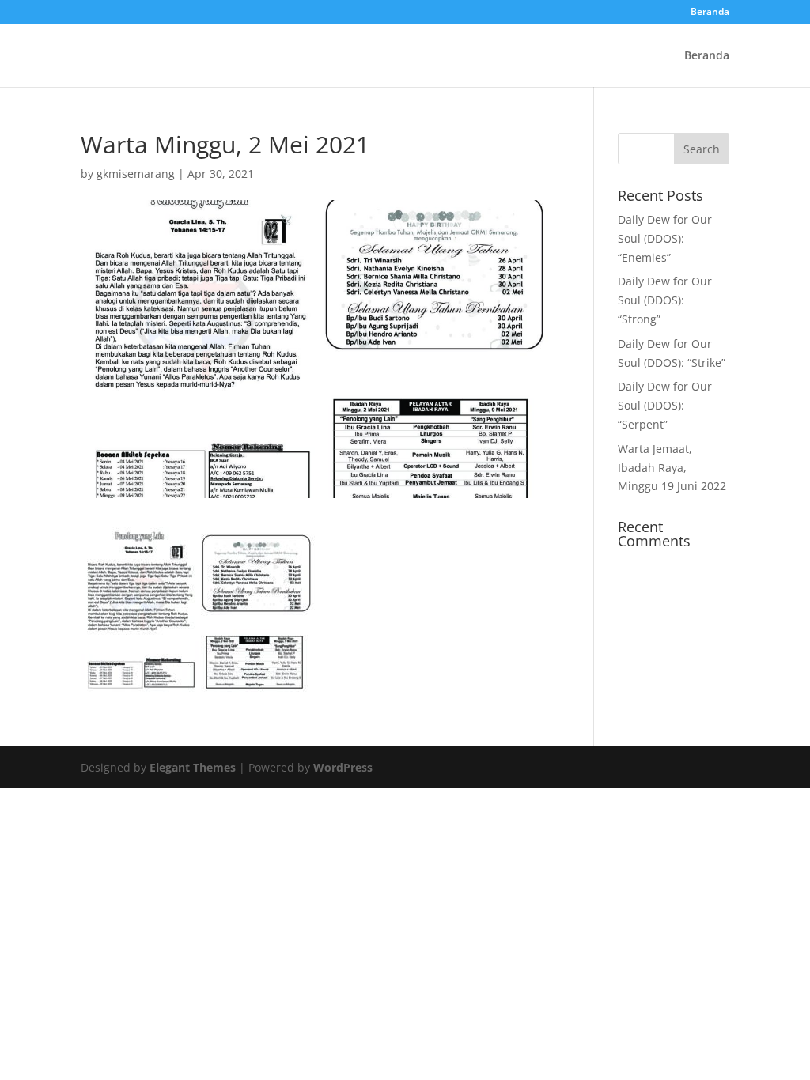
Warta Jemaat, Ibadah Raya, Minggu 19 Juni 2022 (672, 467)
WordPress (343, 767)
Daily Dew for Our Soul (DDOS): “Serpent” (665, 405)
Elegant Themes (193, 767)
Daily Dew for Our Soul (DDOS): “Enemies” (665, 238)
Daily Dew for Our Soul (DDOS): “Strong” (665, 300)
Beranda (710, 12)
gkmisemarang (136, 173)
